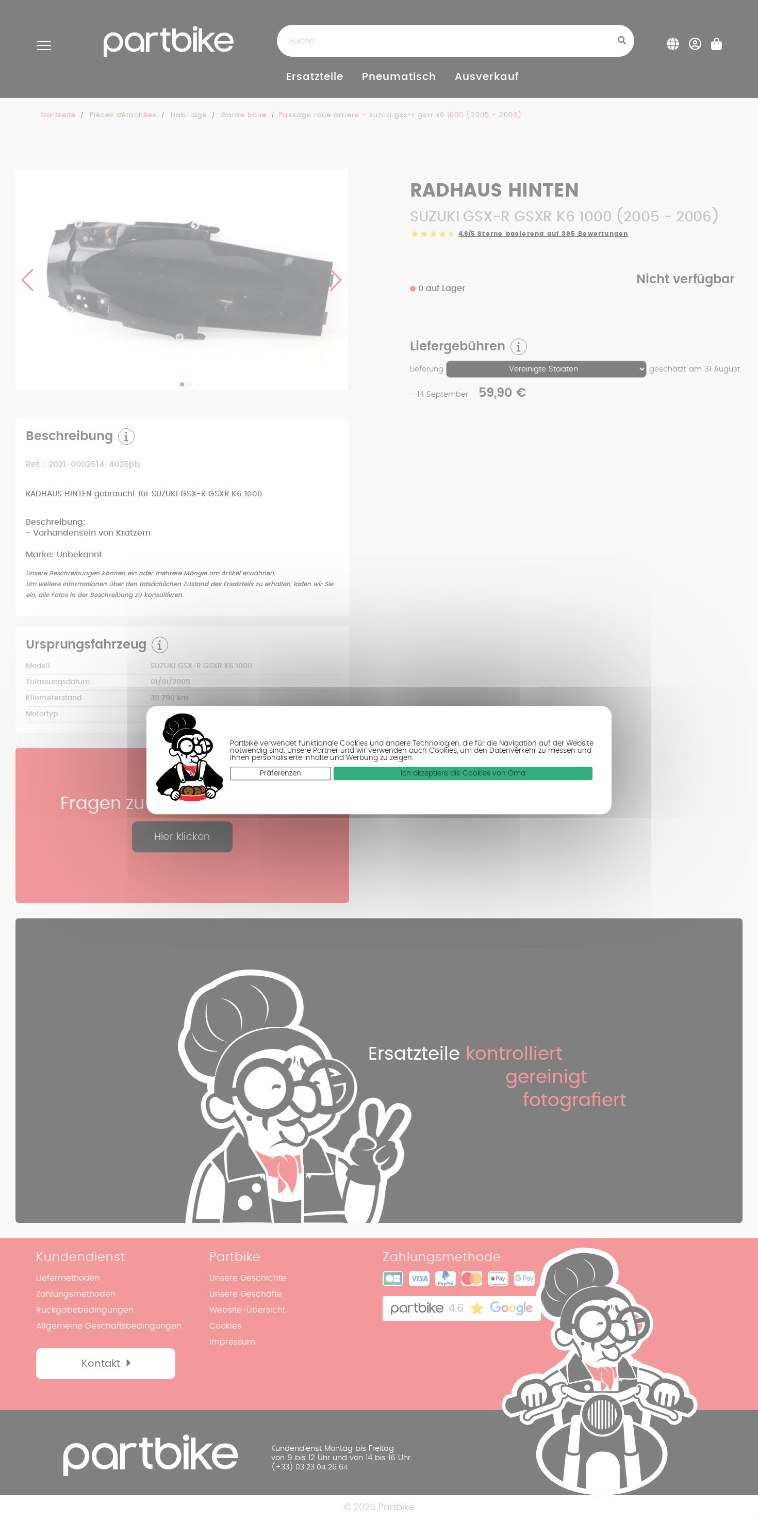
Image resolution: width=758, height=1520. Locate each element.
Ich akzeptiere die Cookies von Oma (463, 773)
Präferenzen (280, 773)
